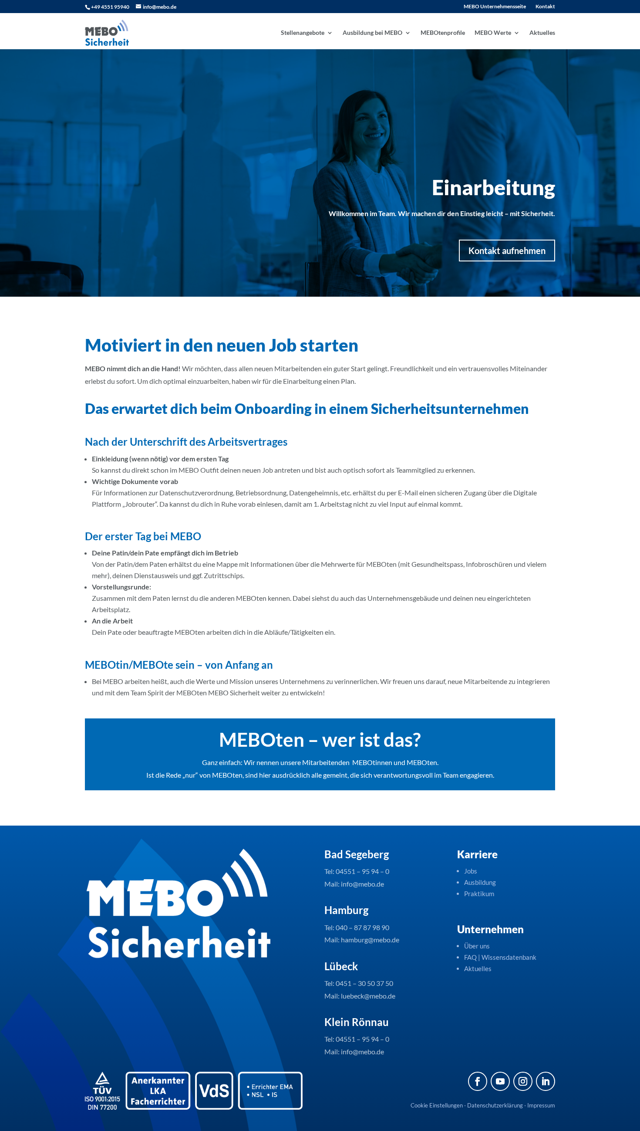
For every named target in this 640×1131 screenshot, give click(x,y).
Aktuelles (542, 32)
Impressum (541, 1105)
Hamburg (346, 910)
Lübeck (341, 966)
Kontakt (545, 6)
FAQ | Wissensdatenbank (501, 957)
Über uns (477, 946)
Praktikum (479, 893)
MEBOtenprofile (443, 32)
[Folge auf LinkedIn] (545, 1081)
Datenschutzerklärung (495, 1105)
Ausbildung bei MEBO (372, 32)
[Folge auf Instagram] (522, 1081)
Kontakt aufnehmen (507, 250)
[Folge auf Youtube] (500, 1081)
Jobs (470, 871)
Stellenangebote (302, 32)
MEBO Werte (493, 32)
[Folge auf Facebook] (477, 1081)
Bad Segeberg (356, 854)
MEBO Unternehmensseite (495, 6)
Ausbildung (480, 882)
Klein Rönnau (356, 1022)
